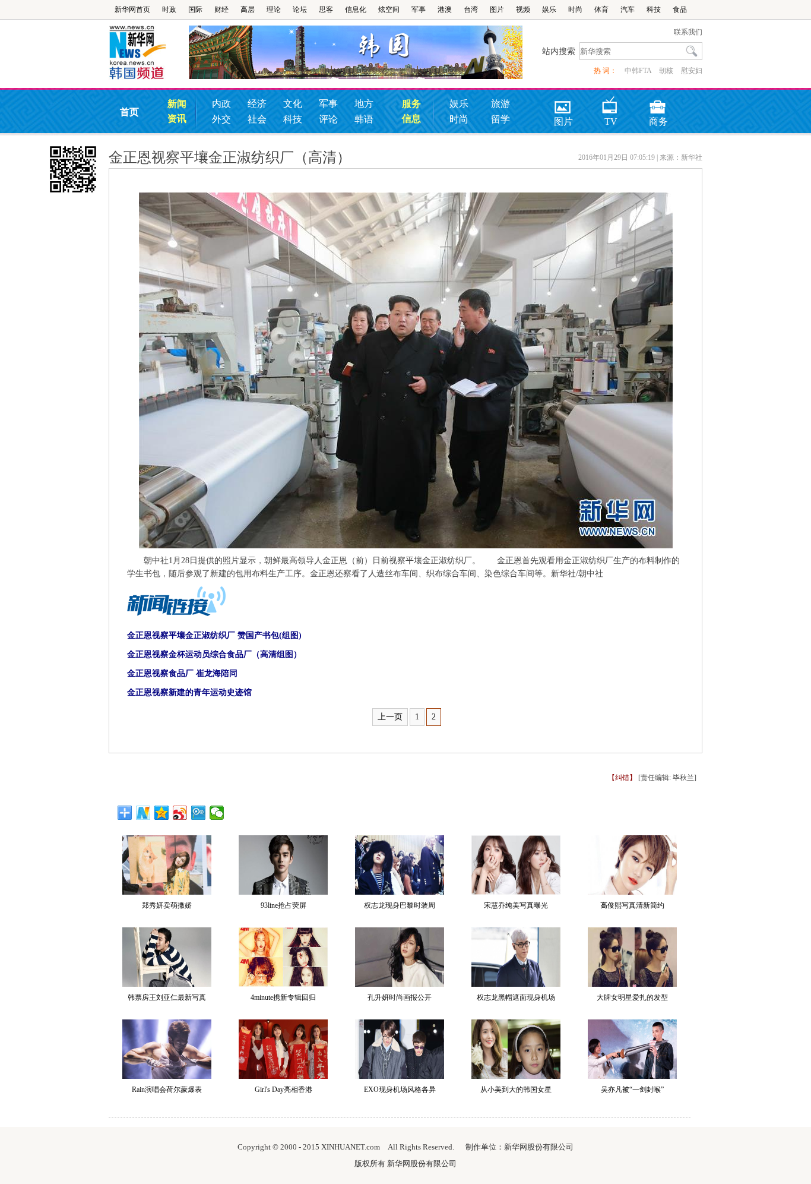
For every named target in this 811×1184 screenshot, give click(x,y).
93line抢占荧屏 (283, 905)
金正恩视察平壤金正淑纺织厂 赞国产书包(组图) (214, 635)
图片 (497, 9)
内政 (221, 104)
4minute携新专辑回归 (283, 997)
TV (610, 103)
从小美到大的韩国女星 (516, 1089)
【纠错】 (622, 777)
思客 (326, 9)
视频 (523, 9)
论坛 (300, 9)
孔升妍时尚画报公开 (400, 997)
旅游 (500, 104)
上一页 (390, 716)
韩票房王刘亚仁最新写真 (167, 997)
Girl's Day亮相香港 (283, 1089)
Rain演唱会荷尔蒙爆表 (167, 1089)
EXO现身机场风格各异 (400, 1089)
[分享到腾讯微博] (198, 813)
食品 (680, 9)
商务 (658, 103)
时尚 (575, 9)
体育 (601, 9)
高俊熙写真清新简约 (632, 905)
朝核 (666, 71)
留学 (500, 119)
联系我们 (688, 32)
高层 (247, 9)
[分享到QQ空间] (161, 813)
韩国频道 (149, 53)
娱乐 (549, 9)
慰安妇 (691, 71)
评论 (328, 119)
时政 (169, 9)
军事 (418, 9)
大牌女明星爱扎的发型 (632, 997)
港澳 (445, 9)
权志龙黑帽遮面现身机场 (516, 997)
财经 (221, 9)
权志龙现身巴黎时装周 (399, 905)
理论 (274, 9)
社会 (257, 119)
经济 (257, 104)
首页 (129, 112)
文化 (292, 104)
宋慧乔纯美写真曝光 (516, 905)
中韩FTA (638, 71)
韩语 (363, 119)
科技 (654, 9)
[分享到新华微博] (143, 813)
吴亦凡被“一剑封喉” (632, 1089)
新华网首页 (132, 9)
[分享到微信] (217, 813)
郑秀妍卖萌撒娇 (167, 905)
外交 (221, 119)
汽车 (627, 9)
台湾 (471, 9)
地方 (363, 104)
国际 (195, 9)
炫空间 (389, 9)
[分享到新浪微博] (180, 813)
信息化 (355, 9)
